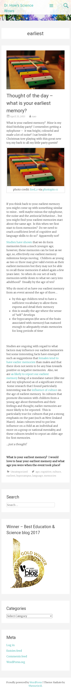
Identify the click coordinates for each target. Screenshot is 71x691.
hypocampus (23, 475)
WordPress (36, 682)
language (37, 475)
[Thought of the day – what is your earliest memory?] (35, 88)
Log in (10, 645)
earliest (10, 475)
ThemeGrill (35, 685)
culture (57, 471)
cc (56, 189)
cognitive (46, 471)
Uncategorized (19, 471)
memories (50, 475)
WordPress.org (15, 662)
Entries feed (14, 650)
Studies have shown (19, 242)
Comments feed (16, 656)
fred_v (34, 189)
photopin (49, 189)
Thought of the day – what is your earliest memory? (29, 103)
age (38, 471)
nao (34, 116)
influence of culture (44, 390)
